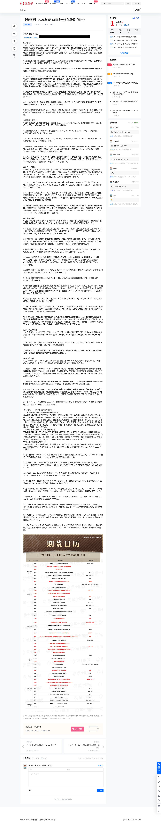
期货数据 (91, 3)
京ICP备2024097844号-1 (48, 820)
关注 (133, 18)
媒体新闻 (27, 25)
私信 (137, 18)
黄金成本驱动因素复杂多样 (125, 136)
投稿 (138, 10)
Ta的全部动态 (124, 53)
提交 (100, 790)
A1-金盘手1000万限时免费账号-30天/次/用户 (131, 163)
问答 (77, 3)
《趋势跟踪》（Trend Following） (127, 177)
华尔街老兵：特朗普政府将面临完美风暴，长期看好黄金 (134, 204)
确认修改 (101, 765)
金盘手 (35, 820)
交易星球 (69, 3)
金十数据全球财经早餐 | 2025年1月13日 (41, 745)
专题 (84, 3)
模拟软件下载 (41, 3)
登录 (128, 3)
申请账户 (53, 3)
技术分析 (23, 10)
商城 (61, 3)
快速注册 (136, 3)
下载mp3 (35, 37)
